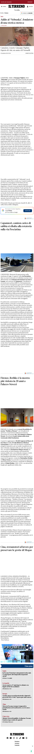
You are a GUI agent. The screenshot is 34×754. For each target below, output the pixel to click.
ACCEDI (31, 6)
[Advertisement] (12, 66)
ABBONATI (30, 2)
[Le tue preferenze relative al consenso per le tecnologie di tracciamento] (31, 751)
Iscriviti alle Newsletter (6, 2)
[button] (17, 653)
